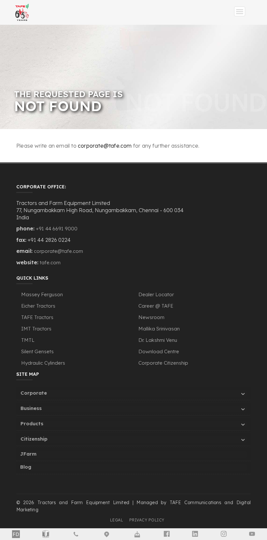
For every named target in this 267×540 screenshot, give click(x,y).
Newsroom (151, 317)
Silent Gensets (37, 351)
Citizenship (34, 439)
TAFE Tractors (37, 317)
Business (31, 408)
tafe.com (50, 262)
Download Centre (158, 351)
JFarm (28, 454)
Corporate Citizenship (163, 363)
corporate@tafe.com (105, 145)
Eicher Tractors (38, 306)
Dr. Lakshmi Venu (157, 340)
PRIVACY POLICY (146, 520)
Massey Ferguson (42, 294)
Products (32, 423)
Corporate (34, 393)
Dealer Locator (156, 294)
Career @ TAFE (155, 306)
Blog (25, 467)
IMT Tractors (36, 329)
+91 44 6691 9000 (56, 229)
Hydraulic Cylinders (43, 363)
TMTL (28, 340)
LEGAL (116, 520)
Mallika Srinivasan (159, 329)
